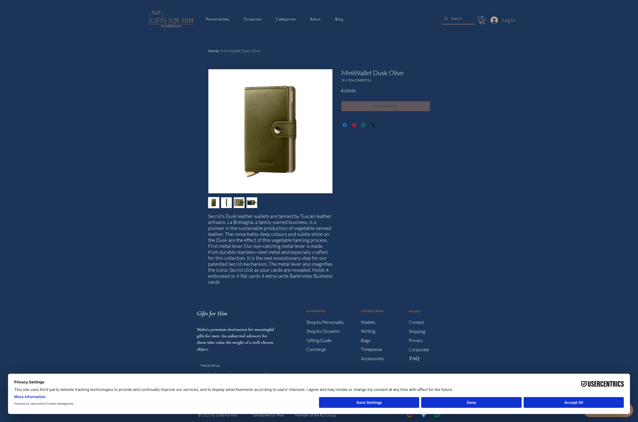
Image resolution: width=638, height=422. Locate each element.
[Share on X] (373, 125)
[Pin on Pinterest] (354, 125)
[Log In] (493, 20)
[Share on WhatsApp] (364, 125)
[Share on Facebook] (345, 125)
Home (213, 50)
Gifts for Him (212, 313)
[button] (482, 20)
